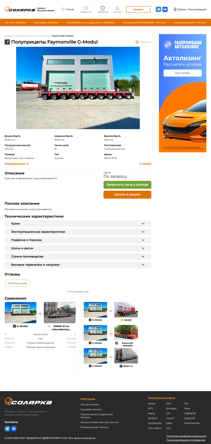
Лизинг (138, 9)
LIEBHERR (190, 413)
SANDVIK (189, 418)
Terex (187, 408)
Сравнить (145, 42)
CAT (168, 413)
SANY (169, 423)
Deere (151, 413)
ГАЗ (186, 403)
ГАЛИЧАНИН (192, 423)
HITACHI (152, 418)
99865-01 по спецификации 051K (62, 329)
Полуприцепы (42, 36)
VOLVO (170, 418)
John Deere (154, 428)
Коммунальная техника (190, 22)
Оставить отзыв (17, 283)
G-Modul (145, 163)
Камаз (151, 403)
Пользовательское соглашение (185, 440)
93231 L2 (128, 366)
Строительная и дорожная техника (90, 22)
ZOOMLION (154, 423)
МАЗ (168, 403)
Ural (168, 428)
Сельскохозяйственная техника (144, 22)
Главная (9, 36)
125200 (128, 320)
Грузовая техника (46, 22)
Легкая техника (15, 22)
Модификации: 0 (17, 163)
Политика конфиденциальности (186, 436)
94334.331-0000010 (128, 344)
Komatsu (171, 408)
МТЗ (150, 408)
